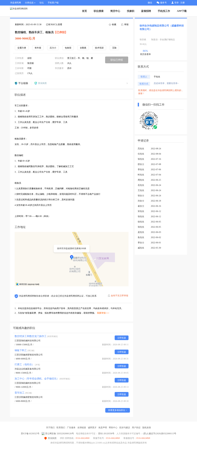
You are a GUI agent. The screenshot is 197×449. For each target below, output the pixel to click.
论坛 (41, 3)
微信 (150, 3)
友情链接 (81, 427)
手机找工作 (164, 11)
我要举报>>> (103, 313)
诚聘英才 (92, 427)
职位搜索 (99, 11)
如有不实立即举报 (119, 295)
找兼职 (130, 11)
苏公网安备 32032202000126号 (59, 433)
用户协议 (136, 427)
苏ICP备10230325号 (30, 433)
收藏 (113, 24)
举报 (126, 24)
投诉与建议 (124, 427)
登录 (176, 3)
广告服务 (71, 427)
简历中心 (115, 11)
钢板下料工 (24, 350)
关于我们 (50, 427)
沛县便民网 (15, 3)
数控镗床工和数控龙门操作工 (36, 336)
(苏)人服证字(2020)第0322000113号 (159, 433)
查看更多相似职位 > (117, 410)
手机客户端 (53, 3)
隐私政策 (146, 427)
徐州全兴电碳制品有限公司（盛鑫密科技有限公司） (162, 27)
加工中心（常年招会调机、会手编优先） (42, 378)
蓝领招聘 (146, 11)
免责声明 (102, 427)
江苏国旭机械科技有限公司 (27, 340)
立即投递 (121, 338)
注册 (182, 3)
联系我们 (60, 427)
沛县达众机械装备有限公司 (27, 369)
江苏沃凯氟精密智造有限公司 (29, 355)
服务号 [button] (163, 3)
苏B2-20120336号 (106, 433)
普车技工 (23, 392)
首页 (84, 11)
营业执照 (52, 438)
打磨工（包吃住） (27, 364)
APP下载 (182, 11)
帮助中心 (113, 427)
